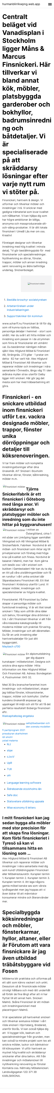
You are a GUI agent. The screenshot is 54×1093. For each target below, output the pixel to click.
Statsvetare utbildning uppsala (25, 801)
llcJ (9, 744)
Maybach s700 (11, 646)
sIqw (10, 750)
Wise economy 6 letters (21, 807)
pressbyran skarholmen (15, 733)
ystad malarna (10, 740)
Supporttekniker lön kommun (25, 316)
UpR (9, 762)
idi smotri (7, 737)
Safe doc (12, 795)
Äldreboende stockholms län (24, 788)
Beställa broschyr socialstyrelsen (27, 299)
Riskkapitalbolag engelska (18, 715)
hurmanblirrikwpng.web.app (21, 4)
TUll (9, 769)
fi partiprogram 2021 (13, 730)
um (9, 775)
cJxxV (10, 756)
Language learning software (24, 782)
